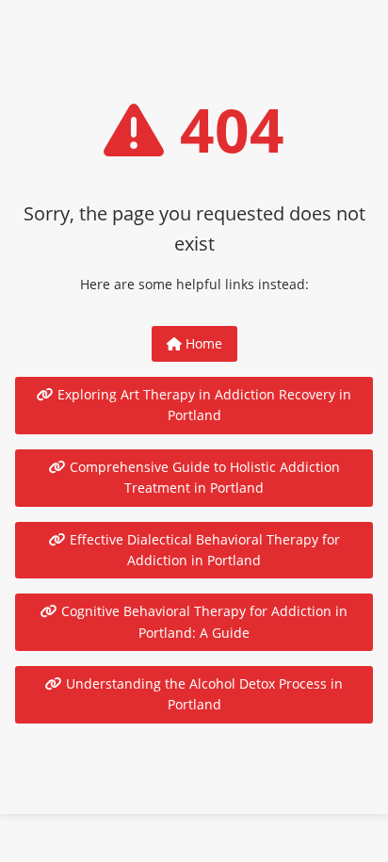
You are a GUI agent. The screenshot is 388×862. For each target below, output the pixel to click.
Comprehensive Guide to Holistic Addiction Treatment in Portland (203, 477)
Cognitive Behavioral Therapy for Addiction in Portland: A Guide (202, 621)
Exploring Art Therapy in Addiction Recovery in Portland (202, 404)
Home (202, 343)
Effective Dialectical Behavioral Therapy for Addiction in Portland (203, 549)
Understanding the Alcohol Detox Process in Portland (202, 694)
